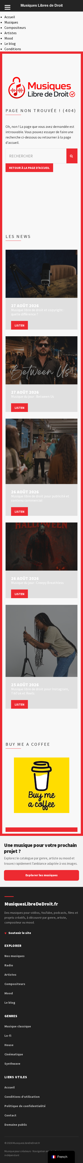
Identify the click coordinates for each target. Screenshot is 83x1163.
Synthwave (12, 1064)
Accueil (9, 17)
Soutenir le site (19, 933)
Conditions (12, 49)
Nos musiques (14, 956)
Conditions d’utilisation (22, 1097)
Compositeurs (15, 27)
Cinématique (13, 1054)
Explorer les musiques (41, 875)
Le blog (10, 43)
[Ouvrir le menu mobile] (7, 7)
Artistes (10, 33)
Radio (8, 965)
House (9, 1045)
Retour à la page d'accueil (29, 168)
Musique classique (17, 1026)
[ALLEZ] (71, 155)
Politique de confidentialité (25, 1106)
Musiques (11, 22)
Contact (10, 1115)
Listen (19, 325)
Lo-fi (7, 1036)
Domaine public (15, 1125)
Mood (8, 38)
